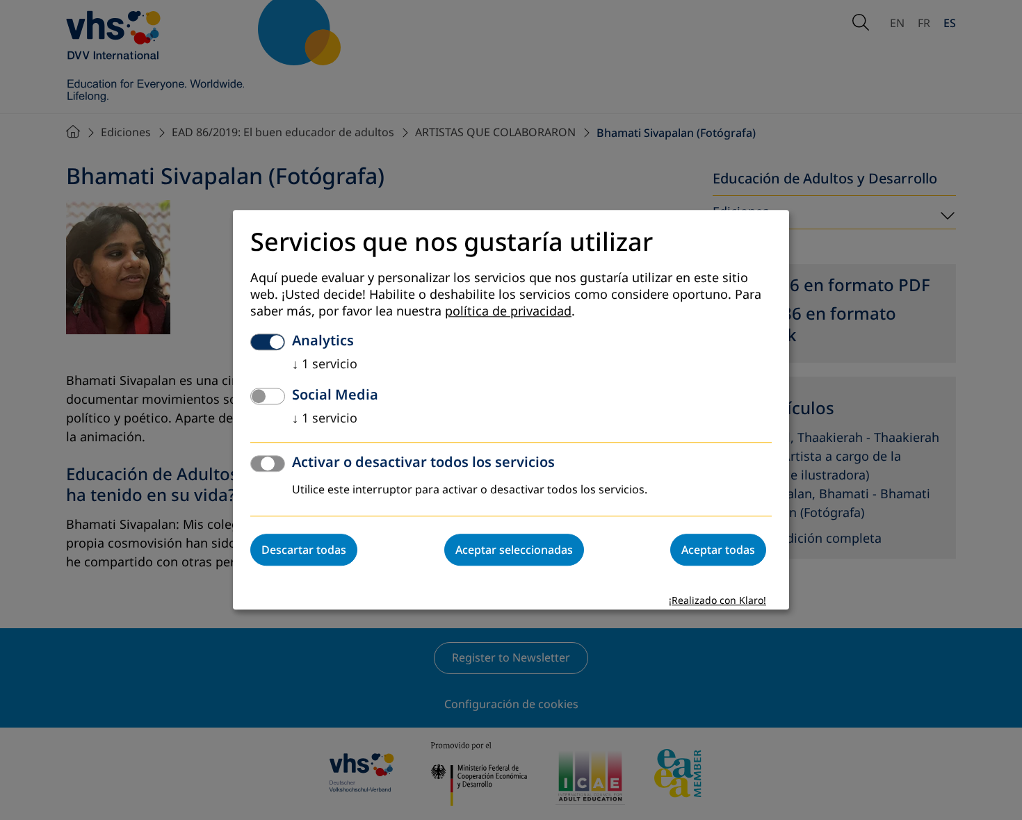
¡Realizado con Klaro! (717, 601)
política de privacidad (508, 312)
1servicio (324, 365)
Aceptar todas (718, 550)
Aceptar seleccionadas (514, 550)
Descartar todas (303, 550)
